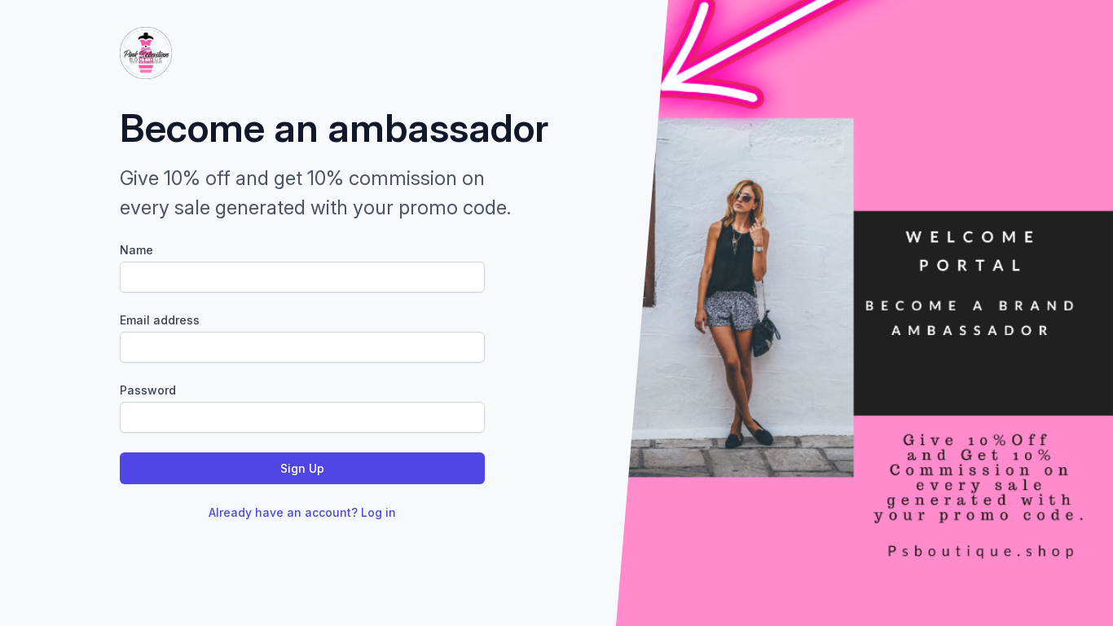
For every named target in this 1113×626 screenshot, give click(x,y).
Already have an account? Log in (302, 512)
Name (136, 250)
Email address (160, 320)
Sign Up (302, 468)
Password (148, 390)
